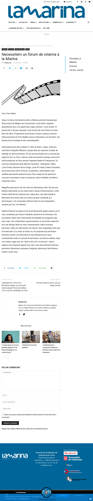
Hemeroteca (57, 22)
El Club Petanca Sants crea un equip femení (48, 284)
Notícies (12, 22)
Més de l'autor (26, 326)
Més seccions (44, 22)
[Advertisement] (46, 39)
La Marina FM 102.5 (16, 28)
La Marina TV (71, 22)
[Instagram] (81, 1)
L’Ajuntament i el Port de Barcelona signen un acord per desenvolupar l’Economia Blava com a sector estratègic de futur (15, 287)
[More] (51, 268)
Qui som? (46, 28)
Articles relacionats (10, 326)
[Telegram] (20, 68)
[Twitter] (89, 1)
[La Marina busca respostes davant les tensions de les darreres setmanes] (51, 337)
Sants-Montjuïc (19, 49)
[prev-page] (3, 357)
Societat (17, 46)
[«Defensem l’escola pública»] (31, 337)
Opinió (32, 22)
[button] (88, 22)
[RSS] (85, 1)
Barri (44, 342)
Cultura (11, 49)
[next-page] (7, 357)
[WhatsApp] (15, 68)
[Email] (26, 68)
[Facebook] (77, 1)
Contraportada (7, 342)
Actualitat (23, 22)
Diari (27, 49)
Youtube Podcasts (33, 28)
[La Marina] (46, 11)
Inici (3, 46)
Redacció (8, 63)
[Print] (32, 68)
